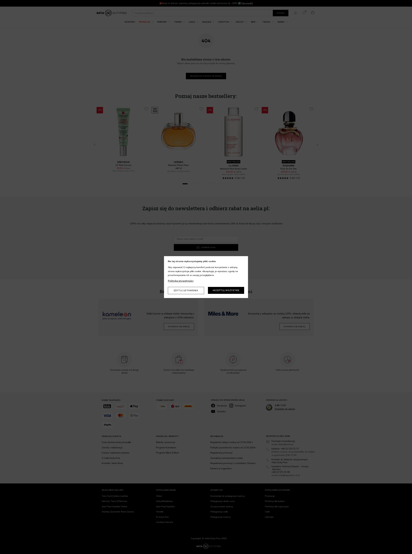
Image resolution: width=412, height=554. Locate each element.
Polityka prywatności (180, 280)
